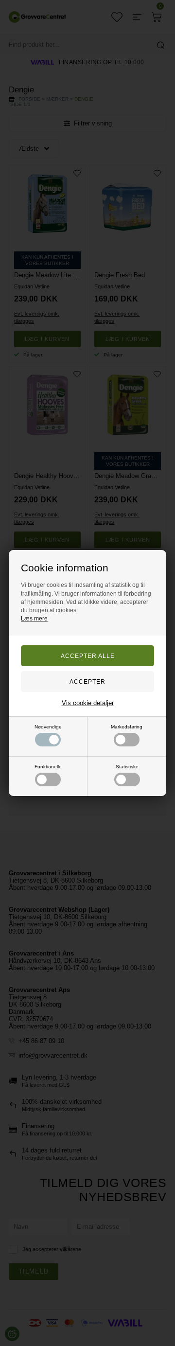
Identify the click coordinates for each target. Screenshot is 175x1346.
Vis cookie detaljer (88, 703)
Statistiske (127, 766)
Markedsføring (126, 726)
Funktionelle (48, 766)
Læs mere (34, 618)
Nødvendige (48, 726)
